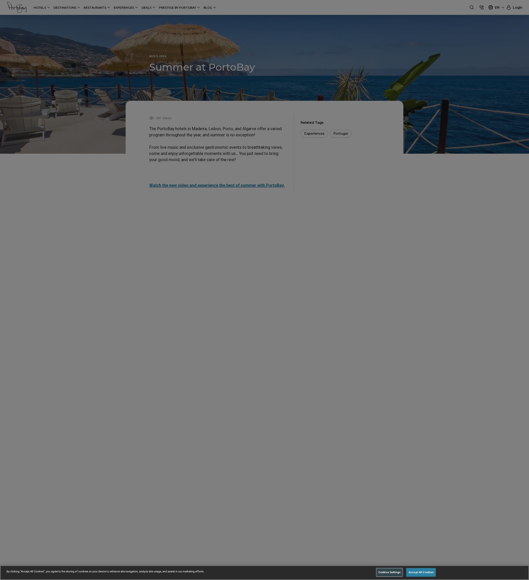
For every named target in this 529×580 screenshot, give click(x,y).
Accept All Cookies (421, 572)
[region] (264, 572)
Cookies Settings (389, 572)
